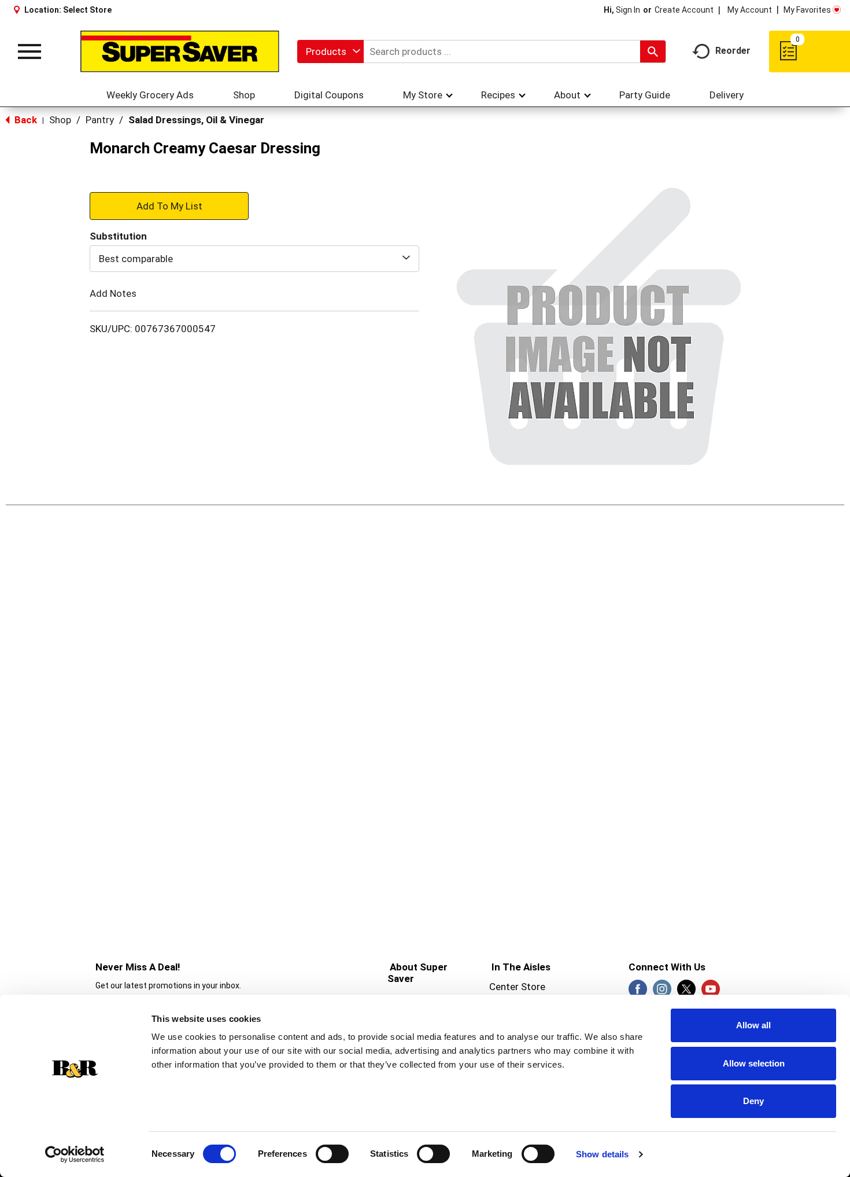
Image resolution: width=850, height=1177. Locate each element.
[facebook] (638, 992)
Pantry (100, 120)
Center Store (517, 986)
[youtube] (710, 992)
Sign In (628, 9)
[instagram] (662, 992)
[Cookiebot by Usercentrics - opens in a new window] (74, 1154)
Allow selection (754, 1063)
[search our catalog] (653, 51)
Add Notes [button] (113, 293)
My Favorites (807, 9)
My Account (749, 9)
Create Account (684, 9)
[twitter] (686, 992)
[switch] (332, 1154)
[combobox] (330, 51)
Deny (753, 1101)
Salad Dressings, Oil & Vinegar (196, 120)
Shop (60, 120)
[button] (169, 205)
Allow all (753, 1025)
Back (24, 120)
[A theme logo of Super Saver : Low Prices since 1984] (179, 51)
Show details (602, 1154)
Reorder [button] (733, 50)
